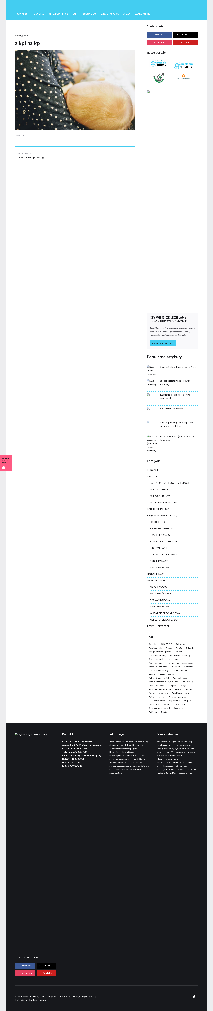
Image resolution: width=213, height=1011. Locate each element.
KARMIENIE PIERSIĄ (158, 509)
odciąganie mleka (158, 685)
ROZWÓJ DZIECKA (160, 600)
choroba (181, 644)
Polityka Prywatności (83, 996)
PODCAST (152, 470)
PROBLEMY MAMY (160, 535)
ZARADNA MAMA (160, 567)
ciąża (169, 648)
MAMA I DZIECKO (156, 580)
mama (152, 674)
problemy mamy (157, 697)
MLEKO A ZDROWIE (161, 496)
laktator (189, 666)
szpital (188, 700)
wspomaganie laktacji (160, 708)
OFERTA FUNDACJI (162, 343)
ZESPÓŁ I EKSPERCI (158, 626)
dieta (179, 648)
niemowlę (188, 681)
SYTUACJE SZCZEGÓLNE (163, 541)
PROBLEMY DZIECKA (161, 528)
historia (180, 651)
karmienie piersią (157, 663)
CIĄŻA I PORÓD (158, 587)
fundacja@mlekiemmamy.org (85, 755)
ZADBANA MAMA (160, 606)
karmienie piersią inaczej (182, 663)
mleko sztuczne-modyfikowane (164, 681)
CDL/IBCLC (167, 644)
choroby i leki (156, 648)
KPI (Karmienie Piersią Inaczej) (162, 515)
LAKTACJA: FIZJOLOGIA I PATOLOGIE (170, 483)
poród (152, 693)
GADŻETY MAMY (159, 561)
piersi (178, 689)
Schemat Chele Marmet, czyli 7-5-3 (178, 367)
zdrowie (153, 712)
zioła (165, 712)
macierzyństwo (180, 670)
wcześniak (154, 704)
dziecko (190, 648)
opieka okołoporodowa (160, 689)
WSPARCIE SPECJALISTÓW (165, 613)
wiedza (168, 704)
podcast (190, 689)
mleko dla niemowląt (159, 678)
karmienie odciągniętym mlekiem (164, 659)
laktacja (176, 666)
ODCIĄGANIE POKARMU (163, 554)
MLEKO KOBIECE (159, 489)
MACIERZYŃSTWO (160, 593)
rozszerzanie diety (178, 697)
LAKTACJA (153, 476)
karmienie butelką (158, 655)
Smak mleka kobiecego (172, 408)
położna (164, 693)
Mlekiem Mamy (36, 4)
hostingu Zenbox (37, 1000)
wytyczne (179, 708)
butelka (153, 644)
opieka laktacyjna (179, 685)
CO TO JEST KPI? (159, 522)
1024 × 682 (21, 135)
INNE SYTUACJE (159, 548)
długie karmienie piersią (160, 651)
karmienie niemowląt (180, 655)
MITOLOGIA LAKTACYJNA (164, 502)
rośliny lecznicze (157, 700)
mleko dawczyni (168, 674)
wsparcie (181, 704)
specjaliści (175, 700)
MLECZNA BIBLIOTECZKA (164, 619)
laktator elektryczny (159, 670)
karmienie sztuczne (158, 666)
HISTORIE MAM (155, 574)
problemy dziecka (181, 693)
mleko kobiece (180, 678)
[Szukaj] (162, 14)
